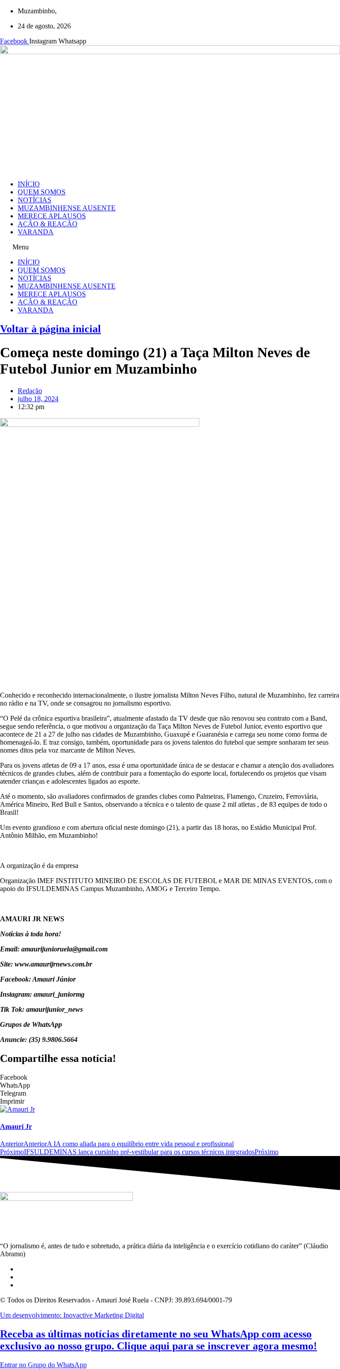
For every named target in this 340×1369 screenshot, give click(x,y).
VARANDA (36, 232)
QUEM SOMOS (42, 192)
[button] (170, 247)
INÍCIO (29, 184)
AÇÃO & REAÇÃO (47, 224)
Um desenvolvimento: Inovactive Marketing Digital (72, 1315)
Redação (30, 391)
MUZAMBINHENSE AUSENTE (67, 208)
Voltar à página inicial (50, 329)
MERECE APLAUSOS (52, 216)
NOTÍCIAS (34, 200)
